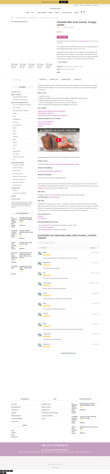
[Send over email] (1, 238)
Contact (76, 12)
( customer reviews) (68, 27)
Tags (14, 148)
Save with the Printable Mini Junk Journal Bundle (51, 111)
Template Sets (16, 151)
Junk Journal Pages (17, 173)
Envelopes (15, 122)
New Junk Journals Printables (20, 97)
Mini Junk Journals (33, 17)
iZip (42, 227)
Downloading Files (16, 407)
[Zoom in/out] (1, 471)
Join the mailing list (83, 41)
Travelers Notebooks (18, 157)
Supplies (57, 12)
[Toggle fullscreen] (4, 471)
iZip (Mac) (40, 216)
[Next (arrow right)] (4, 473)
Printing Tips (89, 5)
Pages (14, 139)
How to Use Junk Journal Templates (22, 104)
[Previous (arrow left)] (1, 473)
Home (27, 12)
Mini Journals (63, 69)
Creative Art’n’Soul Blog (44, 124)
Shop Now (64, 2)
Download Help (66, 79)
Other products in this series (46, 113)
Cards (14, 116)
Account (76, 5)
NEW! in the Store (16, 94)
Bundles (15, 113)
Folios (14, 131)
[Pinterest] (53, 459)
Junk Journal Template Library (19, 102)
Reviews (51, 12)
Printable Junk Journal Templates (49, 412)
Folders (15, 128)
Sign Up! (15, 190)
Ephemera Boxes (17, 125)
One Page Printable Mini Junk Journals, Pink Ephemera (68, 380)
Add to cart (62, 37)
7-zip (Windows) (42, 218)
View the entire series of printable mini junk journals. (52, 115)
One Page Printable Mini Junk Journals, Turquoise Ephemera (55, 380)
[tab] (43, 79)
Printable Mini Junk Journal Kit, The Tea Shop (80, 379)
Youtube (40, 126)
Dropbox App (45, 225)
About (13, 434)
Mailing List (14, 437)
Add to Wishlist (62, 62)
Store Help (82, 5)
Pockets (15, 145)
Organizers (15, 136)
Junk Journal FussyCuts (18, 182)
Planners (15, 142)
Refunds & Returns (16, 415)
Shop (32, 12)
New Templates (17, 107)
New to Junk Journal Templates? (21, 110)
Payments (13, 412)
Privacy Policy (14, 421)
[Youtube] (57, 459)
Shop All (13, 196)
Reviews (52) (77, 79)
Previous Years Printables (19, 193)
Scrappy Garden (71, 69)
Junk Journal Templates (18, 165)
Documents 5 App (46, 229)
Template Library (41, 12)
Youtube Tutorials (67, 12)
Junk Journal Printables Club (46, 121)
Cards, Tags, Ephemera (19, 179)
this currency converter (22, 203)
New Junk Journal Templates (20, 99)
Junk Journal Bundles (18, 167)
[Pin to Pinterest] (65, 72)
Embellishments (17, 119)
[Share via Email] (69, 72)
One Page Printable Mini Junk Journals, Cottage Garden (43, 380)
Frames (15, 133)
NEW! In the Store (46, 407)
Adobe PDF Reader (54, 197)
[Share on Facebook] (62, 72)
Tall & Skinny (16, 154)
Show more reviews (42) (68, 353)
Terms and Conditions (17, 418)
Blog (12, 430)
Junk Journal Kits (17, 170)
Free (14, 159)
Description (42, 79)
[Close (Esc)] (11, 471)
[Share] (8, 471)
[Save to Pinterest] (1, 235)
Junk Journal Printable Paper (20, 176)
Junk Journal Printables (21, 17)
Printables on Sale (15, 91)
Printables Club (15, 188)
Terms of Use (96, 5)
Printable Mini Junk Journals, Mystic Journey (93, 379)
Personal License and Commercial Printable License (64, 164)
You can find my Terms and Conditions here (50, 171)
